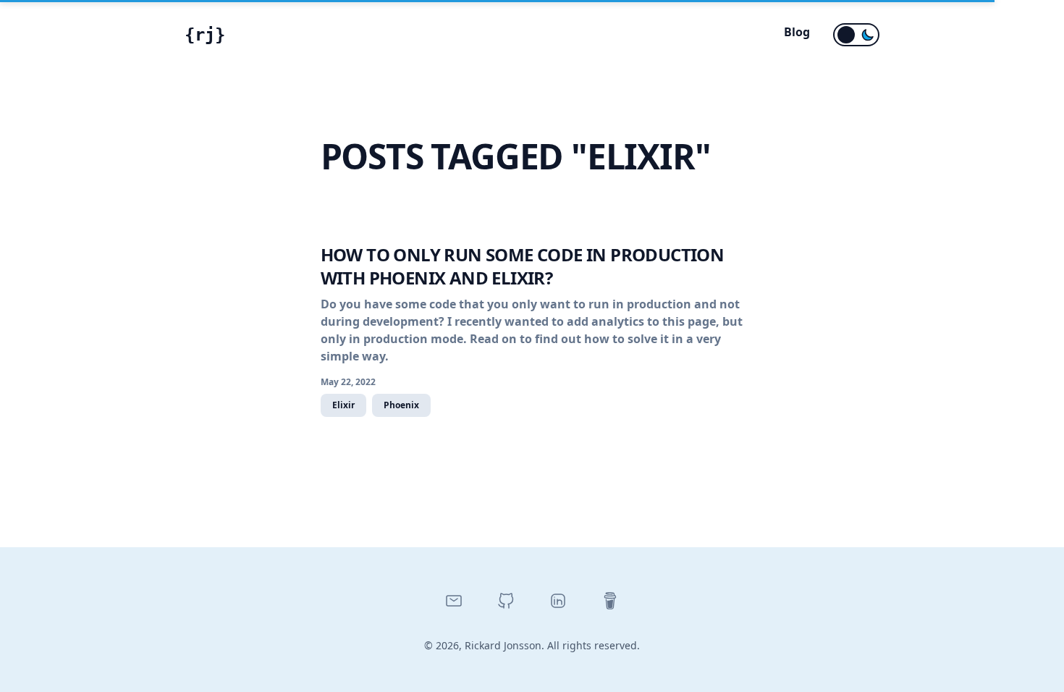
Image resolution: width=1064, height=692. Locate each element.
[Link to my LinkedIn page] (558, 600)
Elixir (343, 405)
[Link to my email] (453, 600)
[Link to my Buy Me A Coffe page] (610, 600)
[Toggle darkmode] (856, 34)
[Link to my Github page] (505, 600)
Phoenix (401, 405)
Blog (797, 32)
